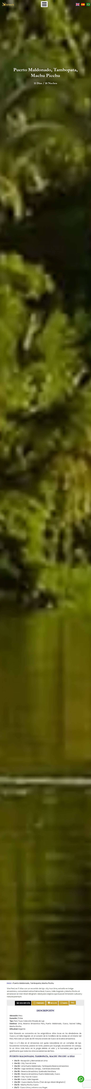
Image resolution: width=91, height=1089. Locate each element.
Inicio (9, 983)
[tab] (23, 1003)
